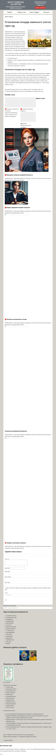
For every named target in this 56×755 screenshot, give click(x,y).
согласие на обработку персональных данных (20, 588)
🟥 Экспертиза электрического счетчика (16, 319)
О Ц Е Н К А (9, 625)
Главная (9, 12)
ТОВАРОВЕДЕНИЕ (10, 632)
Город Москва (9, 687)
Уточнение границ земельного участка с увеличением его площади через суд (24, 91)
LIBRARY (8, 643)
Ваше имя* (7, 571)
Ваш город (7, 582)
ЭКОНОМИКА (9, 636)
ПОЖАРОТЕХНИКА (10, 628)
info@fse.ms (40, 5)
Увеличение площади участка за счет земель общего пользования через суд (24, 89)
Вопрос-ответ (22, 12)
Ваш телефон (8, 577)
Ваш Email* (7, 568)
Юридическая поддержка (9, 605)
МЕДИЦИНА (9, 638)
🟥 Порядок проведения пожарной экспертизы (17, 207)
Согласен (1, 754)
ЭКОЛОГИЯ (9, 634)
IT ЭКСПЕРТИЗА (10, 630)
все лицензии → (7, 682)
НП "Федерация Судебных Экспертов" (27, 736)
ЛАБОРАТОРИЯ (9, 621)
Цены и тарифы (34, 12)
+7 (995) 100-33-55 (40, 3)
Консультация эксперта (9, 710)
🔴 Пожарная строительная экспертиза (15, 543)
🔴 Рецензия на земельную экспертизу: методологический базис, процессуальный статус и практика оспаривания (12, 112)
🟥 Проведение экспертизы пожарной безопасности (19, 175)
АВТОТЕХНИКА (10, 623)
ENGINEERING (9, 619)
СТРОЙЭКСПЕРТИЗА (11, 616)
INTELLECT (8, 641)
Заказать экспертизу (40, 7)
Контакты (46, 12)
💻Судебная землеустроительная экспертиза (25, 125)
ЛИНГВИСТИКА (10, 640)
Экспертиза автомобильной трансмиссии (16, 431)
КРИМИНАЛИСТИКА (11, 617)
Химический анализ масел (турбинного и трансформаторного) (28, 714)
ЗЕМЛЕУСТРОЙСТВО (9, 16)
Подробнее (23, 751)
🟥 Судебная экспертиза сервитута (26, 110)
